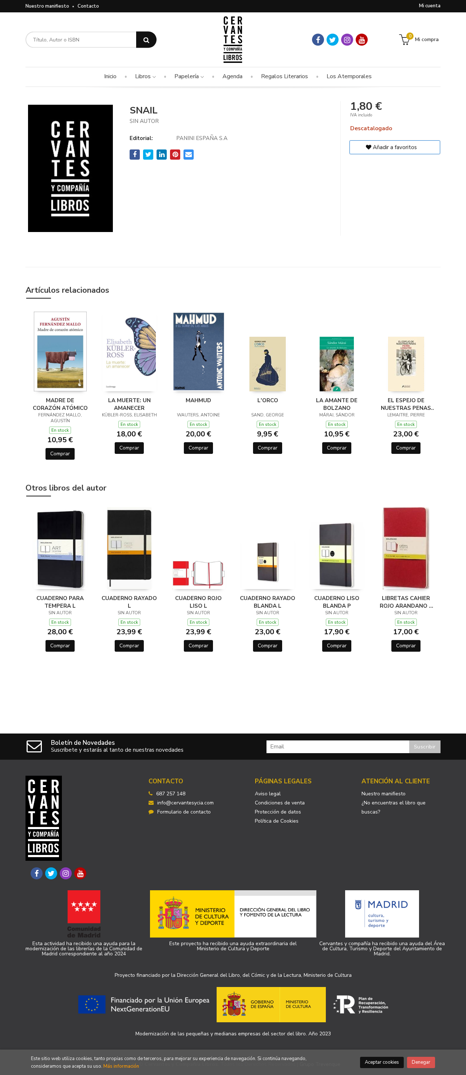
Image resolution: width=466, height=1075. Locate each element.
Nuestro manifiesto (47, 6)
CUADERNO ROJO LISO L (198, 602)
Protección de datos (278, 811)
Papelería (187, 76)
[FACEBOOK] (318, 40)
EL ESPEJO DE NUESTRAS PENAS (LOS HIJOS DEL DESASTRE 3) (406, 404)
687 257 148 (170, 793)
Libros (143, 76)
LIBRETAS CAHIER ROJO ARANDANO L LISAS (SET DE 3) (406, 602)
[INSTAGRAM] (347, 40)
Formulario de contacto (184, 811)
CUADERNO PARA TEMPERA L (60, 602)
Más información (121, 1066)
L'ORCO (267, 400)
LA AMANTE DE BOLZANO (337, 404)
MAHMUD (198, 400)
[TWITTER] (333, 40)
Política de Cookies (277, 821)
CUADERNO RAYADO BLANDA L (267, 602)
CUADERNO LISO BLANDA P (336, 602)
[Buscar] (146, 40)
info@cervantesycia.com (185, 802)
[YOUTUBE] (362, 40)
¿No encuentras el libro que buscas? (394, 807)
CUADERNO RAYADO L (129, 602)
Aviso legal (268, 793)
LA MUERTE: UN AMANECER (129, 404)
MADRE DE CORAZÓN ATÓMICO (60, 404)
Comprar (60, 453)
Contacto (88, 6)
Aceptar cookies (382, 1062)
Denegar (421, 1062)
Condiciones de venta (280, 802)
